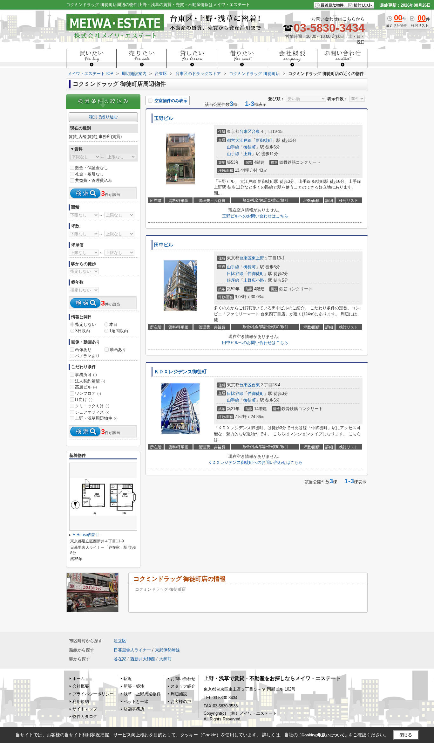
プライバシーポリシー (93, 693)
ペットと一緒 (136, 701)
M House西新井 (85, 535)
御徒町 (249, 147)
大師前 (165, 659)
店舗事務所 (134, 708)
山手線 (233, 147)
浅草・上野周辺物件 (142, 693)
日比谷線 (235, 273)
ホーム (78, 678)
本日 (113, 324)
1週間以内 (118, 330)
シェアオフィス (92, 412)
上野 (247, 153)
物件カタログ (84, 716)
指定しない (85, 324)
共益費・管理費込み (93, 180)
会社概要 (80, 686)
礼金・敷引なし (89, 174)
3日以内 (82, 330)
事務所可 (86, 374)
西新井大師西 (142, 659)
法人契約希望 (90, 381)
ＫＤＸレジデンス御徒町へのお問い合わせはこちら (255, 462)
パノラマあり (87, 356)
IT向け (83, 399)
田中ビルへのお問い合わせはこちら (255, 342)
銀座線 (233, 280)
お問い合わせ (183, 678)
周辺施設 (179, 693)
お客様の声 (181, 701)
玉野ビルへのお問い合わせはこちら (255, 216)
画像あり (83, 349)
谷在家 (120, 659)
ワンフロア (88, 393)
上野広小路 (253, 280)
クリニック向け (92, 405)
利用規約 (80, 701)
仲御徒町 (256, 273)
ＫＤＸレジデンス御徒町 (180, 371)
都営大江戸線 (239, 140)
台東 (256, 131)
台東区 (245, 131)
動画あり (118, 349)
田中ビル (163, 244)
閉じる (406, 735)
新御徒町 (264, 140)
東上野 (258, 258)
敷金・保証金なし (91, 167)
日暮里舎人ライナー (132, 650)
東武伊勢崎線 (167, 650)
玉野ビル (163, 118)
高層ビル (86, 387)
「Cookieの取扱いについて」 (323, 735)
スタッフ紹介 (183, 686)
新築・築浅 (134, 686)
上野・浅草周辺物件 (96, 418)
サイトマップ (84, 708)
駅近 (128, 678)
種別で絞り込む (103, 116)
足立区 (120, 640)
